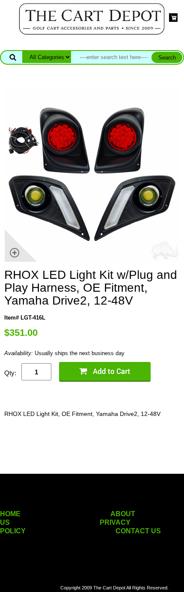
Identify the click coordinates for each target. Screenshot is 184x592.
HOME (10, 513)
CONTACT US (138, 531)
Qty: (10, 373)
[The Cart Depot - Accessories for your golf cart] (92, 18)
